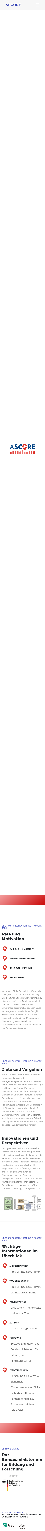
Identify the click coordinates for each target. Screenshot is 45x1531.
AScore (13, 5)
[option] (22, 447)
